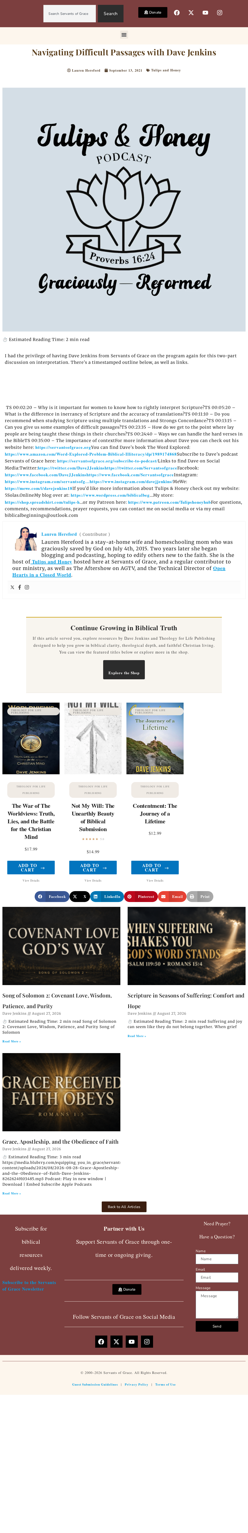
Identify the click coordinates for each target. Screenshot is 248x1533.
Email (200, 1269)
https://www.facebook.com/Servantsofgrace (130, 475)
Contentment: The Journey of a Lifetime (155, 813)
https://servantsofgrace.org (63, 447)
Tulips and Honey (166, 70)
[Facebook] (19, 587)
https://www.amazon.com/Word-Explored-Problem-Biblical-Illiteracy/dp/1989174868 (91, 454)
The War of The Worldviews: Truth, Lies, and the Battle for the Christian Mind (31, 821)
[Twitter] (12, 587)
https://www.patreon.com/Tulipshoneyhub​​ (169, 502)
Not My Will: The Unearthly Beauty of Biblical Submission (93, 817)
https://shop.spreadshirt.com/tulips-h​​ (42, 502)
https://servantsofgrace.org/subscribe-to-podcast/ (107, 461)
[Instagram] (26, 587)
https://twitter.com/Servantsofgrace (141, 468)
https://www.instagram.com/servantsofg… (47, 481)
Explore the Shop (124, 672)
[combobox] (69, 13)
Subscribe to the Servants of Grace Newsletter (29, 1285)
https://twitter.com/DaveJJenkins (71, 468)
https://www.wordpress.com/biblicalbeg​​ (110, 495)
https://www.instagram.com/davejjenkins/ (131, 481)
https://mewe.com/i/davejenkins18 (38, 488)
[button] (124, 35)
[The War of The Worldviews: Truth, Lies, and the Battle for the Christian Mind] (31, 738)
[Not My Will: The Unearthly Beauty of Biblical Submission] (93, 738)
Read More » (11, 1041)
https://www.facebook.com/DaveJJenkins (45, 475)
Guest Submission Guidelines (95, 1384)
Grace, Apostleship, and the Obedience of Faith (60, 1141)
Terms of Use (165, 1384)
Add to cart (31, 867)
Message (203, 1288)
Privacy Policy (136, 1384)
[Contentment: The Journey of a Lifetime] (155, 738)
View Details (31, 880)
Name (201, 1251)
